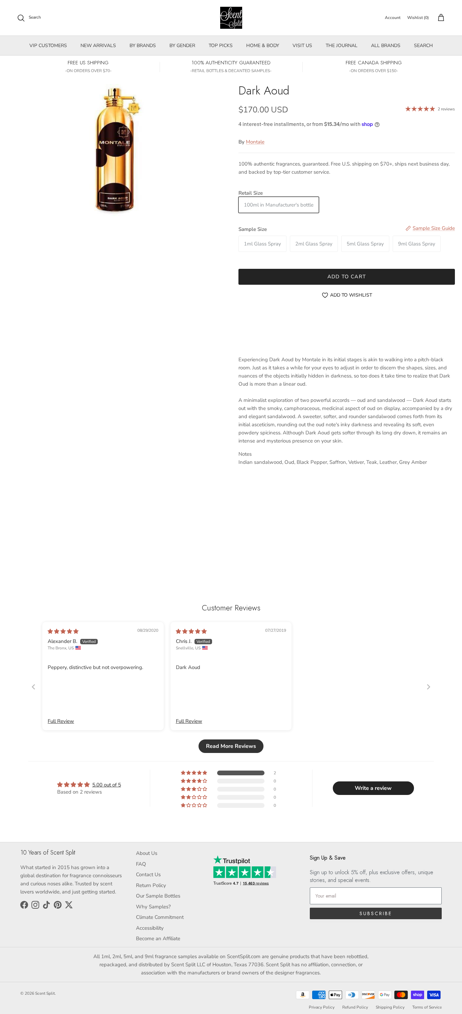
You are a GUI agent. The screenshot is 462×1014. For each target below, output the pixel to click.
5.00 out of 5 (106, 784)
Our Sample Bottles (158, 895)
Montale (255, 141)
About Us (146, 853)
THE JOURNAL (341, 45)
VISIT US (302, 45)
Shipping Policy (390, 1007)
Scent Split (45, 993)
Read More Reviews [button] (231, 746)
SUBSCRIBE (376, 913)
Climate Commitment (160, 917)
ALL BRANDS (385, 45)
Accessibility (150, 928)
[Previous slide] (33, 686)
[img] (63, 631)
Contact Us (148, 874)
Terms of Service (427, 1007)
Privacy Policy (321, 1007)
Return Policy (151, 885)
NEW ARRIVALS (98, 45)
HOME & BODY (262, 45)
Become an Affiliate (158, 938)
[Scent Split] (231, 18)
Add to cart (346, 276)
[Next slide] (428, 686)
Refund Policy (355, 1007)
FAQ (141, 864)
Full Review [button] (61, 721)
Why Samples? (153, 906)
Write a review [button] (373, 788)
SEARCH (423, 45)
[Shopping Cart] (439, 18)
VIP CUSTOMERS (48, 45)
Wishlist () (418, 17)
